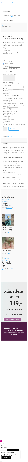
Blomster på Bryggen (8, 375)
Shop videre (6, 457)
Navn (4, 419)
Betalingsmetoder (8, 371)
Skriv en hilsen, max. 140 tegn (10, 74)
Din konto (5, 354)
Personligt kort (6, 69)
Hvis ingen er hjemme (8, 119)
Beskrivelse (5, 143)
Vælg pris (5, 60)
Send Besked (9, 432)
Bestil (9, 210)
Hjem (3, 25)
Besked (5, 427)
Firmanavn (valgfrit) (7, 92)
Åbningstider (6, 365)
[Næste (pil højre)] (1, 461)
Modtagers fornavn (7, 87)
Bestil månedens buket (12, 319)
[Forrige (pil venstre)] (0, 461)
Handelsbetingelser (8, 369)
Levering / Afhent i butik (9, 82)
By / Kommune (6, 95)
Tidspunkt (5, 118)
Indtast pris (6, 68)
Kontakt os (6, 367)
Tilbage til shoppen (13, 450)
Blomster (7, 25)
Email (4, 422)
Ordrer (5, 358)
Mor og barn (13, 25)
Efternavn (5, 88)
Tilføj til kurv (14, 129)
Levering (5, 373)
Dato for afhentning (11, 111)
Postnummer (6, 93)
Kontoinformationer (8, 356)
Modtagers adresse (7, 90)
